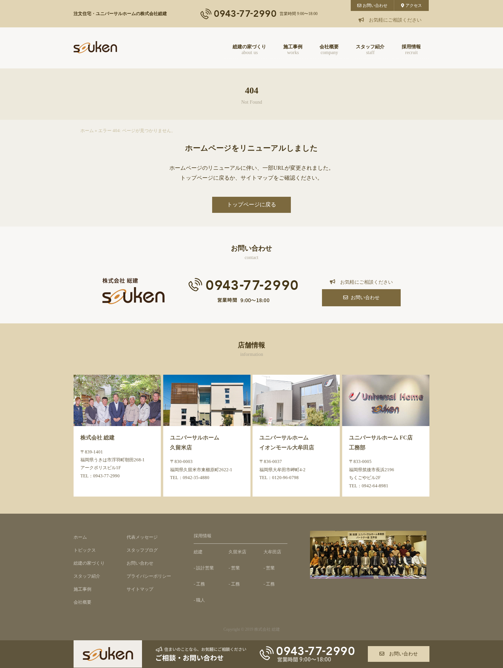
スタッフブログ (142, 550)
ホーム (87, 130)
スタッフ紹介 (370, 49)
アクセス (413, 5)
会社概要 (329, 49)
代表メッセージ (142, 537)
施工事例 (292, 49)
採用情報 (411, 49)
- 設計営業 (204, 567)
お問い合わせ (375, 5)
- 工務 (199, 584)
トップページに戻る (251, 204)
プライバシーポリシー (149, 576)
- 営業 (234, 567)
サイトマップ (140, 589)
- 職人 (199, 600)
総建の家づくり (249, 49)
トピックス (85, 550)
